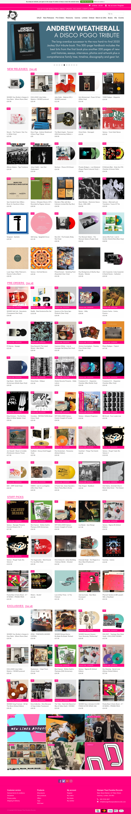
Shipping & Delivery (13, 801)
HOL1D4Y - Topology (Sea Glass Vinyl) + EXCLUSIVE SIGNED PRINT (113, 635)
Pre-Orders (60, 18)
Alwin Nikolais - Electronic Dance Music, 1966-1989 (89, 203)
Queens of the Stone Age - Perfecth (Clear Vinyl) (63, 312)
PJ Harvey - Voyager (13, 346)
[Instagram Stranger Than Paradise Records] (71, 781)
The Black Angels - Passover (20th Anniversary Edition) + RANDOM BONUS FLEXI (64, 133)
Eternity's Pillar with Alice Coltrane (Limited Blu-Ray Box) (65, 203)
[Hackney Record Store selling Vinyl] (18, 15)
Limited (84, 18)
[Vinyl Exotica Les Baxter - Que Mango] (89, 511)
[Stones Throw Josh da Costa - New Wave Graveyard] (89, 581)
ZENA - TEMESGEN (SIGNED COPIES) (40, 635)
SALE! (39, 18)
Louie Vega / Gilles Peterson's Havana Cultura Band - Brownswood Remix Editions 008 (17, 273)
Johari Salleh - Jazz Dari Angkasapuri (38, 168)
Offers (39, 798)
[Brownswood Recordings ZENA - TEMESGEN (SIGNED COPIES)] (42, 620)
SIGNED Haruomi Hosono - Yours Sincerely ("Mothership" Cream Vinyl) (88, 635)
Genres (77, 18)
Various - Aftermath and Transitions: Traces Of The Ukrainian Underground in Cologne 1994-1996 (111, 203)
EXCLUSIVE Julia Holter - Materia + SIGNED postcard (40, 98)
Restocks (69, 18)
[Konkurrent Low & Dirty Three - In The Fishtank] (65, 581)
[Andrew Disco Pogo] (65, 41)
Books (110, 18)
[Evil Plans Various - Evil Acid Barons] (42, 258)
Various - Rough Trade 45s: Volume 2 (111, 452)
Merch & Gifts (101, 18)
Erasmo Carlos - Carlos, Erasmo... (110, 312)
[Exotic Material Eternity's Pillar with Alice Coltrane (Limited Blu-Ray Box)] (65, 188)
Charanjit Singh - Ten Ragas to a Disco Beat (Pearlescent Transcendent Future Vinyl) (89, 561)
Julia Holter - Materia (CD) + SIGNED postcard (64, 98)
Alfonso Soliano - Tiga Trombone (17, 167)
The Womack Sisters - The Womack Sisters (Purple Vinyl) (88, 238)
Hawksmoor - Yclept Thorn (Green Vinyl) (39, 670)
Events (121, 18)
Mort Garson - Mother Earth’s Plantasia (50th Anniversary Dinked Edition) (40, 526)
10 (76, 65)
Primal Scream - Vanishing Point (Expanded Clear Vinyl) (65, 273)
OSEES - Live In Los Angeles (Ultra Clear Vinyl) (40, 487)
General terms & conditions (16, 793)
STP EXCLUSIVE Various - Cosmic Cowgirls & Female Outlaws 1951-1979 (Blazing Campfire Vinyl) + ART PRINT (64, 417)
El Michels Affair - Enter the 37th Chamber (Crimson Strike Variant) (113, 168)
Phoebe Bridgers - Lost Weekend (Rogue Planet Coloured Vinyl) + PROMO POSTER (89, 168)
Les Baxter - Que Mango (87, 525)
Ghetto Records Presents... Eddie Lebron (65, 382)
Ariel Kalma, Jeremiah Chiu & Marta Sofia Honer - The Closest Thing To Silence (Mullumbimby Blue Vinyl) (113, 487)
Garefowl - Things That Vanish (88, 451)
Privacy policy (11, 798)
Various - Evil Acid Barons (39, 272)
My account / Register (116, 5)
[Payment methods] (97, 810)
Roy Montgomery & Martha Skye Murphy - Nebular (89, 273)
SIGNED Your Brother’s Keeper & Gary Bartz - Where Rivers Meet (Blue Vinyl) (17, 98)
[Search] (108, 14)
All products (41, 793)
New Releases (48, 18)
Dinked (91, 18)
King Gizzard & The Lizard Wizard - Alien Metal (39, 347)
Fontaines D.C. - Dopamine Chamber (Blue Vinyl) (111, 382)
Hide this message (86, 1)
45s (115, 18)
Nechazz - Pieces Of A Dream (64, 167)
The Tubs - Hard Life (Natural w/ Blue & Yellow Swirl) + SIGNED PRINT (65, 705)
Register (69, 793)
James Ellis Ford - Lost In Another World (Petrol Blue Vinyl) (113, 238)
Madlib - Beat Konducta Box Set (41, 311)
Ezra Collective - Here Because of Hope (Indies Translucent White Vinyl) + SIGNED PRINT (41, 705)
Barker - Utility (83, 311)
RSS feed (40, 803)
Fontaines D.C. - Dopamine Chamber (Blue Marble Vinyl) (88, 382)
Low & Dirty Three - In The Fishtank (63, 596)
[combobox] (115, 13)
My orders (70, 795)
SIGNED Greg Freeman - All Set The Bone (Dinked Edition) (17, 705)
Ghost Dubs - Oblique (38, 381)
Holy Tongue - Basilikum (86, 486)
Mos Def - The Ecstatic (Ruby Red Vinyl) (64, 238)
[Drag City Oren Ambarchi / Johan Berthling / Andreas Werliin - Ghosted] (65, 546)
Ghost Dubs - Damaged (86, 132)
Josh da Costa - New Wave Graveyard (87, 596)
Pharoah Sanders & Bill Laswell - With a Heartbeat (113, 596)
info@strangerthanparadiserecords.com (113, 802)
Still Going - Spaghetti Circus (40, 237)
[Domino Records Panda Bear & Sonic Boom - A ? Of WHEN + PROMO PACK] (18, 581)
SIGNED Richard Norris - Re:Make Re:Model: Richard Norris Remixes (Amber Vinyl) (64, 635)
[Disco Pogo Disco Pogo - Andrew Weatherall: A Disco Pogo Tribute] (42, 118)
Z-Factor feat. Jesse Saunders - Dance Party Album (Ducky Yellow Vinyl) (65, 487)
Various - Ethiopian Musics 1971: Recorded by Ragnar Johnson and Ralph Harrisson (41, 203)
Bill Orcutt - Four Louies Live (112, 416)
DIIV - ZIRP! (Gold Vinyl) (15, 486)
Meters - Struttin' (36, 595)
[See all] (33, 69)
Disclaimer (10, 795)
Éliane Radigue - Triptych (111, 346)
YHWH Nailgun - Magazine (111, 97)
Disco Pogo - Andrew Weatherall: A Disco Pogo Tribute (41, 133)
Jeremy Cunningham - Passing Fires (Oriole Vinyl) (89, 347)
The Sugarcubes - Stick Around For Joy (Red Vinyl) (41, 561)
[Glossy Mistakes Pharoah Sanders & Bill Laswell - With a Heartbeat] (113, 581)
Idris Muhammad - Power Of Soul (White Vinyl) (89, 98)
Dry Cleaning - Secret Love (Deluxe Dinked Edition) (111, 670)
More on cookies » (99, 1)
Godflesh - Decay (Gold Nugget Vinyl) (41, 452)
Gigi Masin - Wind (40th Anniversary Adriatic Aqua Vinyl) (17, 382)
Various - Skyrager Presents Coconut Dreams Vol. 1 (16, 526)
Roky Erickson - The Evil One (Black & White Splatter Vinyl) (16, 417)
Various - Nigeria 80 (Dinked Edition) (112, 526)
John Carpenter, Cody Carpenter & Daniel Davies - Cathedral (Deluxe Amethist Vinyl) (113, 273)
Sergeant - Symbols (13, 237)
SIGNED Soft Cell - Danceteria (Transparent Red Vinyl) (16, 312)
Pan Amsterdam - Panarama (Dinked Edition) (64, 452)
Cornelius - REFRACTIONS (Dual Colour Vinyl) (41, 417)
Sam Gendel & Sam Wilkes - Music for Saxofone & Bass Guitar (16, 203)
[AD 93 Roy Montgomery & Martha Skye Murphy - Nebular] (89, 258)
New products (41, 795)
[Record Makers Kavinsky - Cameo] (113, 546)
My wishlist (70, 801)
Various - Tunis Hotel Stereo (112, 132)
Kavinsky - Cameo (108, 560)
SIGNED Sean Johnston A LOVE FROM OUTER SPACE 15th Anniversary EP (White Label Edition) (89, 705)
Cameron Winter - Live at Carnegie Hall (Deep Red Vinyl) (65, 347)
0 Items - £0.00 (97, 5)
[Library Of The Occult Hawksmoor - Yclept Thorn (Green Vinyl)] (42, 655)
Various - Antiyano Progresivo (88, 416)
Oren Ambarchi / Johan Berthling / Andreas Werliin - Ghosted (65, 561)
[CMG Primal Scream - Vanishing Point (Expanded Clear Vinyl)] (65, 258)
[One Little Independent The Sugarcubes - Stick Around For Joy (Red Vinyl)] (42, 546)
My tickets (70, 798)
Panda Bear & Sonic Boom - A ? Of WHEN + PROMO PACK (17, 596)
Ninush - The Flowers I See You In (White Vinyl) (17, 133)
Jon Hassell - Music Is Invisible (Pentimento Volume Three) (17, 452)
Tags (38, 801)
